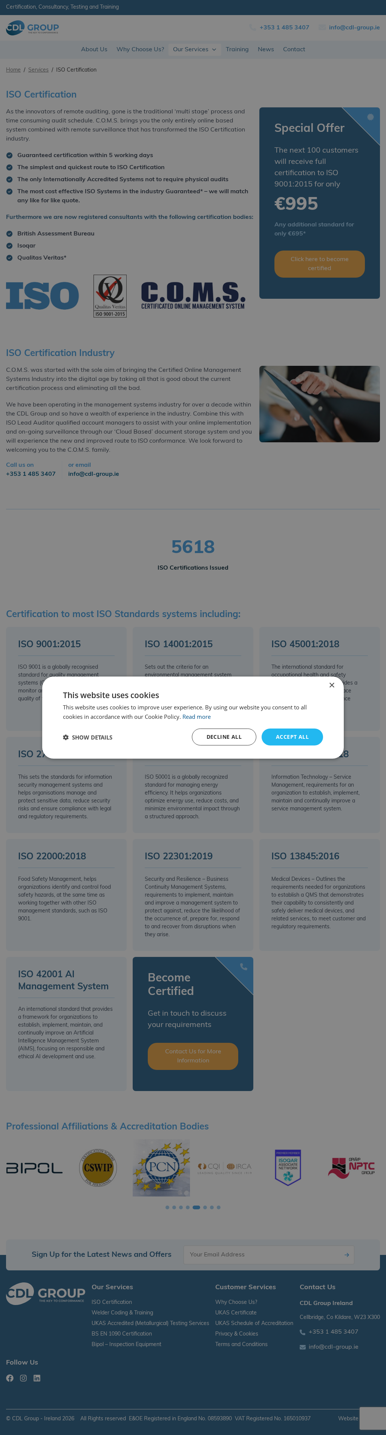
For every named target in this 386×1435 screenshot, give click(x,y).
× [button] (331, 685)
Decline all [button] (224, 736)
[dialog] (193, 717)
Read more (196, 716)
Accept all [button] (292, 736)
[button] (87, 737)
